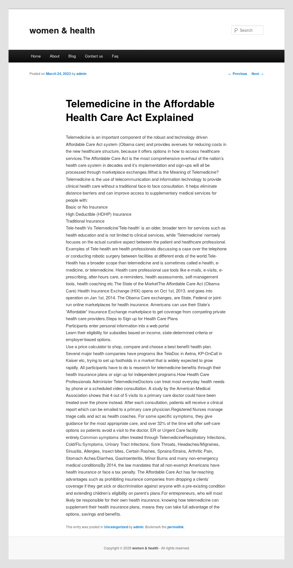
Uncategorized (116, 526)
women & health (62, 30)
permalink (175, 526)
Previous (237, 73)
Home (36, 56)
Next (258, 73)
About (55, 56)
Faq (115, 56)
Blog (72, 56)
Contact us (94, 56)
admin (81, 73)
